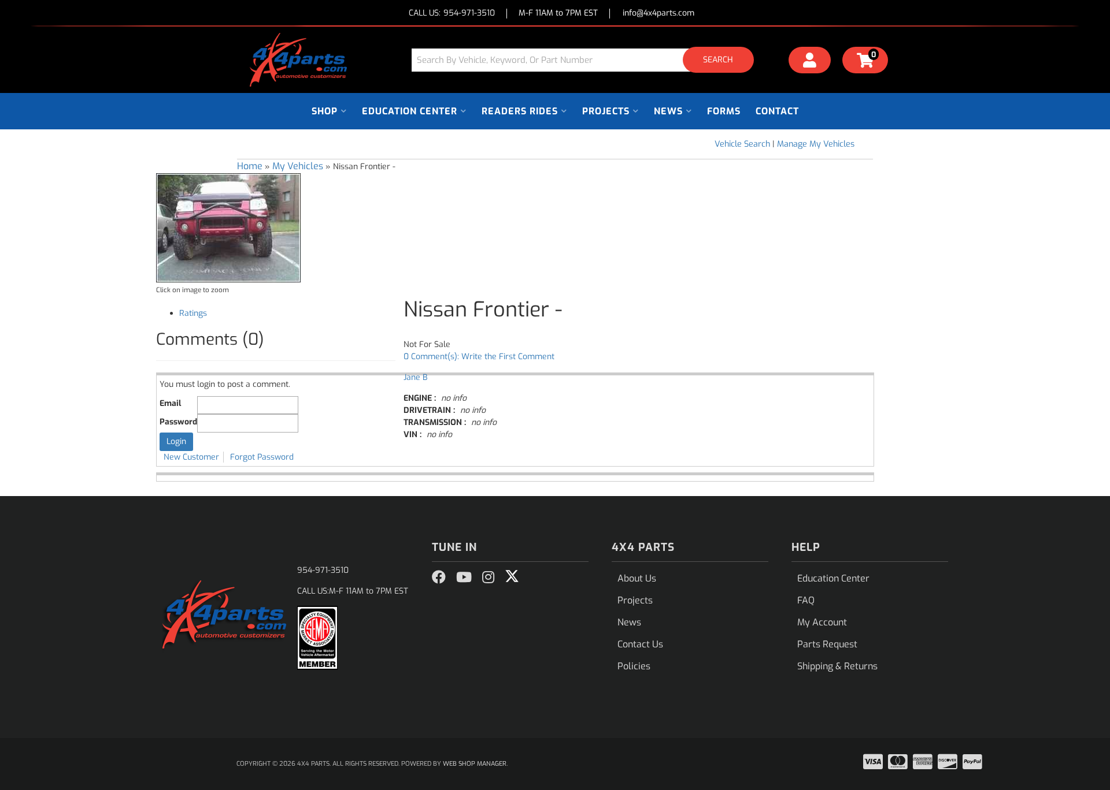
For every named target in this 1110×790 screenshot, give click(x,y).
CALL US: (452, 13)
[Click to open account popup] (810, 62)
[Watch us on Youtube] (464, 577)
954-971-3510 (323, 570)
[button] (587, 60)
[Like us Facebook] (439, 577)
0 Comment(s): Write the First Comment (479, 356)
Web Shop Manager (474, 763)
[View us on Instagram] (488, 577)
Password (178, 421)
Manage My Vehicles (815, 144)
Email (170, 403)
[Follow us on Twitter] (512, 576)
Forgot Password (262, 457)
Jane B (415, 377)
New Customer (191, 457)
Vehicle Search (742, 144)
